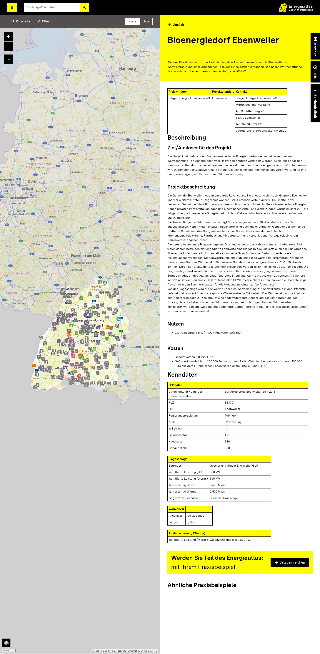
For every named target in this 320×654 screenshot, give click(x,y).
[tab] (132, 21)
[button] (84, 7)
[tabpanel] (80, 341)
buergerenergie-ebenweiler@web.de (261, 130)
